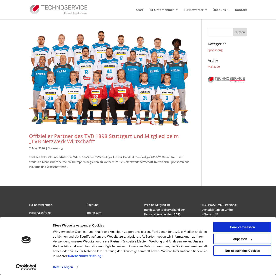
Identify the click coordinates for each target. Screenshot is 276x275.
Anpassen (240, 238)
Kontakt (241, 10)
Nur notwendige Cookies (242, 250)
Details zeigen (63, 267)
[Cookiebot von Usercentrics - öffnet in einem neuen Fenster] (26, 267)
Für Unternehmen (162, 10)
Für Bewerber (193, 10)
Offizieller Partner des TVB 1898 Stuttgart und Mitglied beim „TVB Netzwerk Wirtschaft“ (104, 138)
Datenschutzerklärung (84, 256)
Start (139, 10)
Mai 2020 (214, 66)
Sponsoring (55, 148)
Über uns (219, 10)
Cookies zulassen (242, 227)
